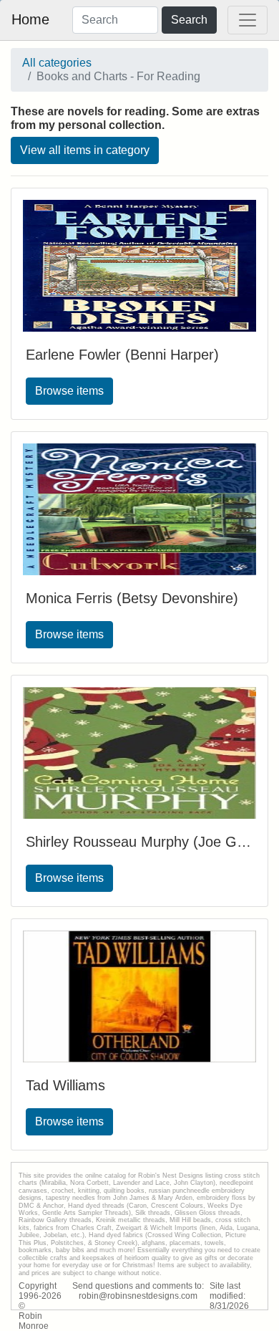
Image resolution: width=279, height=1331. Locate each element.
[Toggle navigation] (247, 20)
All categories (57, 63)
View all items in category (85, 150)
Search (189, 20)
